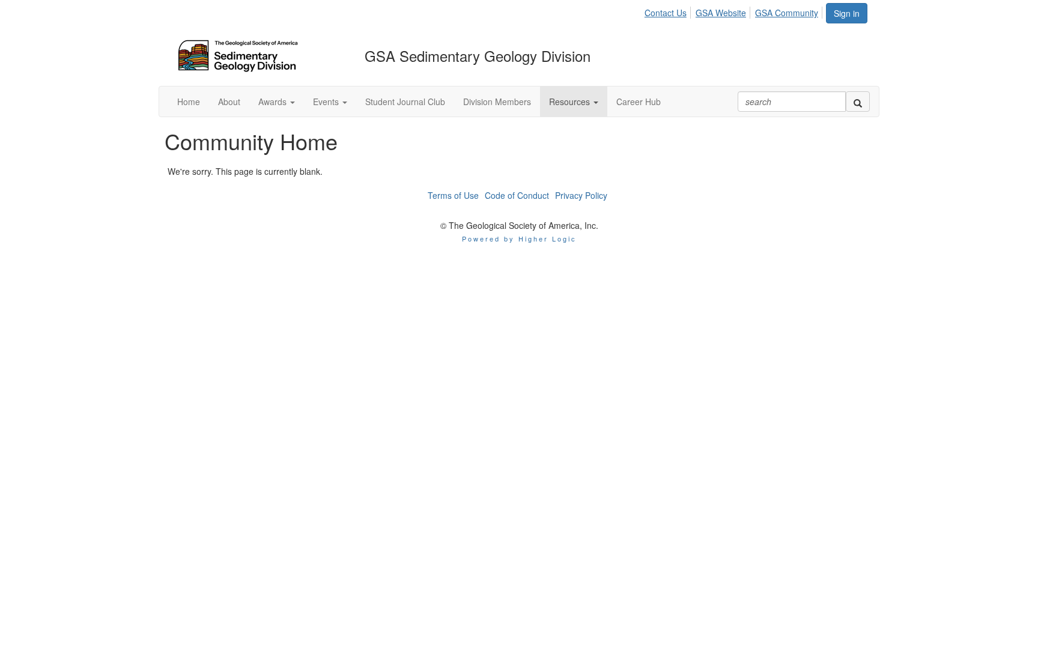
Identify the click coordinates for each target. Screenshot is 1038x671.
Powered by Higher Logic (519, 238)
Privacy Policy (581, 195)
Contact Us (666, 13)
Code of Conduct (517, 195)
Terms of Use (453, 195)
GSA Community (786, 13)
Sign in (847, 13)
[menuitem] (668, 11)
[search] (858, 101)
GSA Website (721, 13)
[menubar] (734, 11)
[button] (276, 102)
